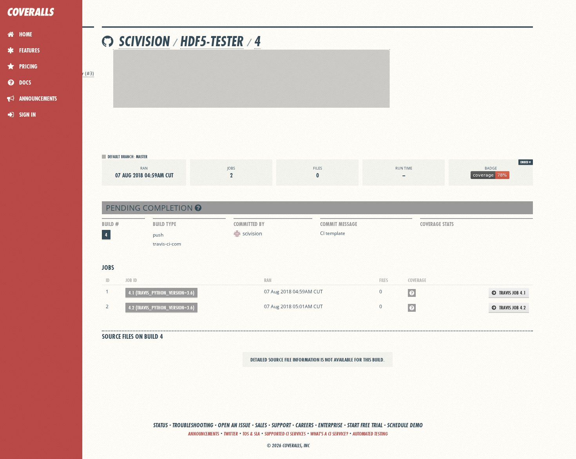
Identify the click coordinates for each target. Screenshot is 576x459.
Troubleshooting (192, 425)
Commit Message (338, 224)
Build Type (164, 224)
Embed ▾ (525, 162)
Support (281, 425)
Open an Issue (234, 425)
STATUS (160, 425)
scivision (144, 41)
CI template (332, 233)
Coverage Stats (437, 224)
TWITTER (231, 433)
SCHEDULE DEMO (405, 425)
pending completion (150, 207)
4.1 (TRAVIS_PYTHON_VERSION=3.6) (161, 292)
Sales (261, 425)
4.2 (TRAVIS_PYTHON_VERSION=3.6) (161, 307)
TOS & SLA (251, 433)
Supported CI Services (285, 433)
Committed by (249, 224)
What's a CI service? (329, 433)
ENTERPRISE (330, 425)
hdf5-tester (212, 41)
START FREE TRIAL (364, 425)
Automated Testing (370, 433)
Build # (110, 224)
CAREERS (304, 425)
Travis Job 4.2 (512, 307)
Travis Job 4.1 (512, 292)
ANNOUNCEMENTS (203, 433)
